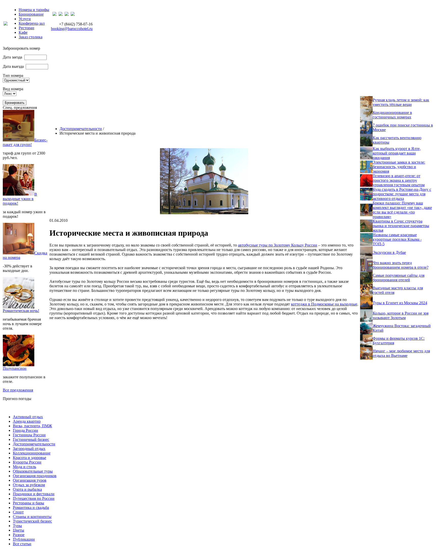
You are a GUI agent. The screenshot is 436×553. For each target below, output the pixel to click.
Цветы (18, 530)
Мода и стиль (24, 467)
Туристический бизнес (32, 521)
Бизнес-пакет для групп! (25, 142)
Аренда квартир (27, 421)
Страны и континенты (32, 516)
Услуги (25, 19)
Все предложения (18, 390)
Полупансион (14, 368)
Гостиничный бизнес (31, 439)
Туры (17, 526)
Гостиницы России (29, 435)
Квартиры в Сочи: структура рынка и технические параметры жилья (401, 225)
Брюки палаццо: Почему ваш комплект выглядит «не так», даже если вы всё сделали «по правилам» (402, 210)
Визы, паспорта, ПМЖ (32, 426)
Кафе (23, 32)
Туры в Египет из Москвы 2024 (400, 303)
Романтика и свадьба (31, 507)
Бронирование (31, 14)
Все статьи (22, 544)
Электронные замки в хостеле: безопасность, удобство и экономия (399, 166)
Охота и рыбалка (27, 489)
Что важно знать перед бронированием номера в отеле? (400, 265)
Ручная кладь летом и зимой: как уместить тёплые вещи (401, 102)
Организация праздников (35, 476)
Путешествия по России (33, 498)
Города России (25, 430)
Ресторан (26, 28)
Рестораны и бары (28, 503)
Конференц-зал (32, 23)
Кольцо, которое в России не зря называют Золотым (400, 315)
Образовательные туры (33, 471)
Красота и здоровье (29, 457)
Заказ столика (30, 37)
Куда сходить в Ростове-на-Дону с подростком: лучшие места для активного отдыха (402, 194)
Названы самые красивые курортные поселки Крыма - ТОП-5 (397, 239)
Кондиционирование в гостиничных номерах (392, 114)
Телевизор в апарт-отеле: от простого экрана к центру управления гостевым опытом (399, 180)
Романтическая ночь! (21, 311)
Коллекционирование (31, 453)
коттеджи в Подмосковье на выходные (324, 304)
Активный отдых (28, 417)
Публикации (24, 539)
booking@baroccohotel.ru (72, 28)
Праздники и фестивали (33, 494)
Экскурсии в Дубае (389, 252)
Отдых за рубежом (29, 485)
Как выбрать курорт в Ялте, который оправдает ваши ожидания (397, 153)
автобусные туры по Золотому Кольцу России (277, 245)
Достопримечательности (81, 129)
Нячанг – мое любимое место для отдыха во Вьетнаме (401, 353)
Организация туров (29, 480)
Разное (18, 535)
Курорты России (27, 462)
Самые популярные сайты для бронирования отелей (398, 277)
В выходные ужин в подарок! (20, 198)
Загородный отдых (29, 448)
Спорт (18, 512)
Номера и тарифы (34, 10)
